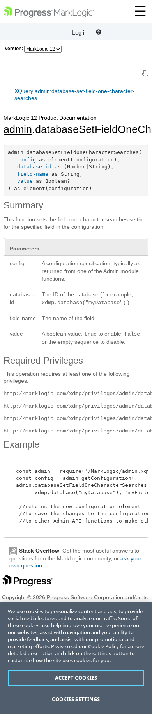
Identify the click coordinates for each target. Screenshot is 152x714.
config (26, 160)
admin (18, 129)
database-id (34, 167)
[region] (76, 658)
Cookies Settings (76, 699)
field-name (32, 174)
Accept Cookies (76, 677)
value (25, 181)
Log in (79, 32)
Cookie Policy (103, 646)
